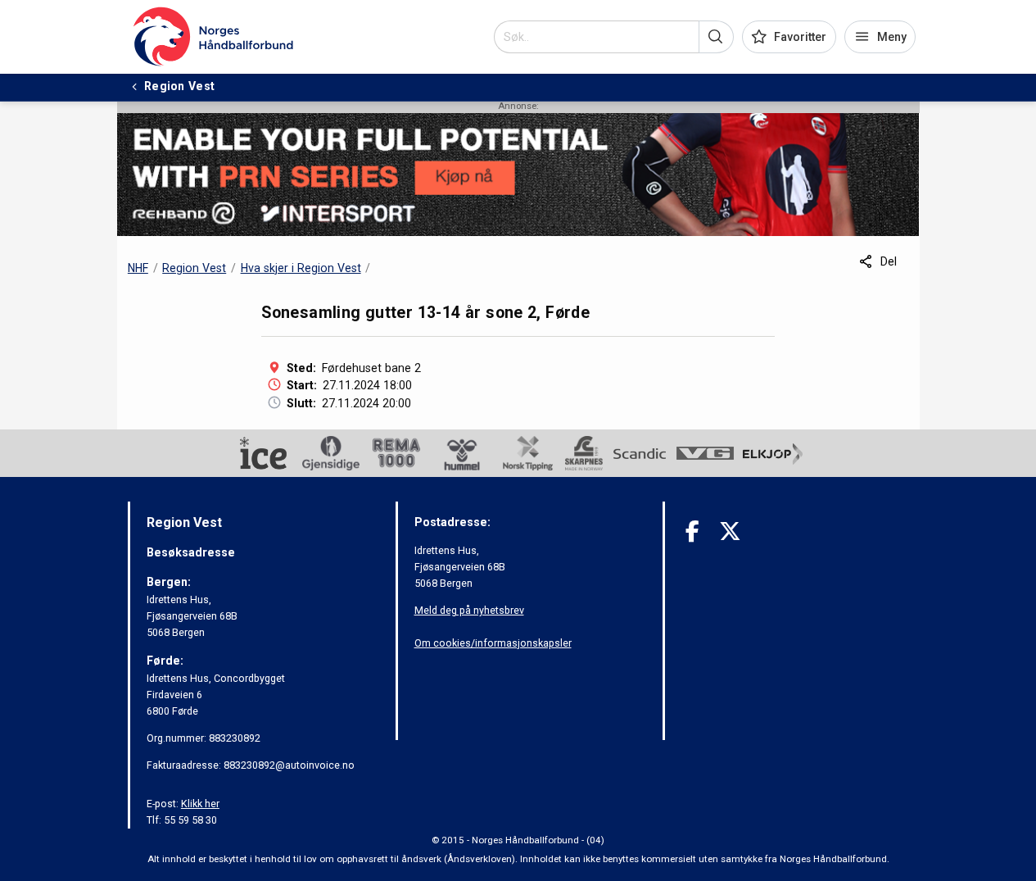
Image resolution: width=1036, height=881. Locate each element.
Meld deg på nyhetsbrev (469, 610)
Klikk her (200, 803)
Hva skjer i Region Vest (301, 268)
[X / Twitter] (730, 531)
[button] (716, 36)
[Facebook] (692, 531)
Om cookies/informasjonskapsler (493, 643)
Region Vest (194, 268)
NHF (138, 268)
